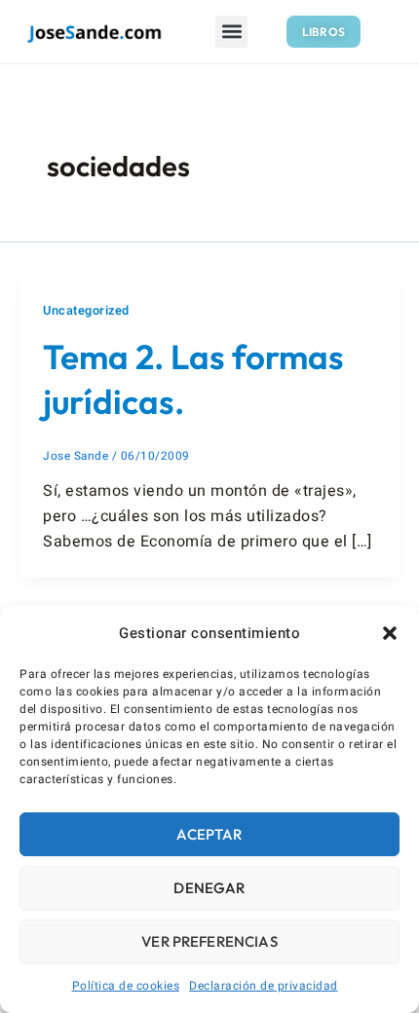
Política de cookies (126, 985)
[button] (390, 633)
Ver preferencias (209, 941)
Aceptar (209, 834)
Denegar (209, 888)
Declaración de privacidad (263, 985)
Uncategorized (86, 310)
